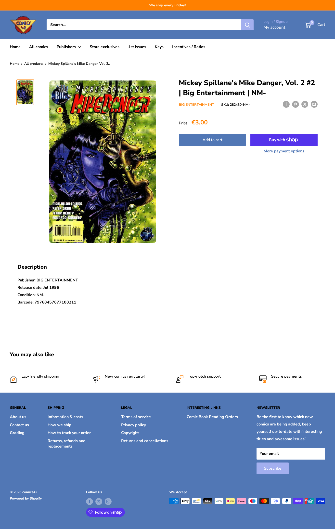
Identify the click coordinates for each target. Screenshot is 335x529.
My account (274, 27)
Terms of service (136, 417)
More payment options (284, 151)
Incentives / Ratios (188, 47)
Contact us (19, 425)
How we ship (59, 425)
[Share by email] (314, 104)
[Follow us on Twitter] (98, 501)
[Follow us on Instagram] (108, 501)
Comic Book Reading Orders (212, 417)
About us (18, 417)
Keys (159, 47)
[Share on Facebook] (286, 104)
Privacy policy (133, 425)
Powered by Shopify (26, 498)
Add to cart (212, 140)
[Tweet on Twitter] (304, 104)
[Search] (247, 24)
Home (15, 47)
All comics (38, 47)
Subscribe (272, 468)
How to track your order (69, 433)
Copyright (130, 433)
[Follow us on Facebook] (89, 501)
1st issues (137, 47)
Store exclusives (104, 47)
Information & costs (65, 417)
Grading (17, 433)
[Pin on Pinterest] (295, 104)
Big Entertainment (196, 104)
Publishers (66, 47)
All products (33, 63)
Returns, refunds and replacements (67, 443)
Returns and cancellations (144, 441)
